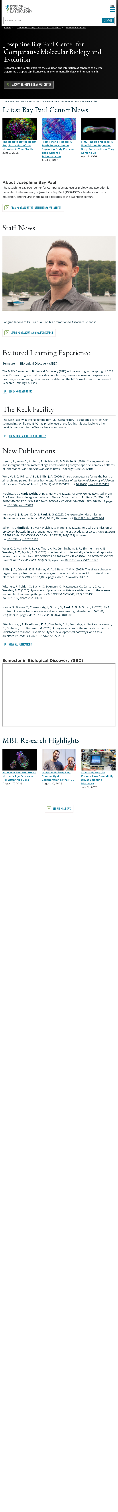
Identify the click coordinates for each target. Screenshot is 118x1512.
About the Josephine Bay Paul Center (31, 84)
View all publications (20, 644)
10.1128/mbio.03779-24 (89, 518)
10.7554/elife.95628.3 (50, 636)
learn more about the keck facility (27, 436)
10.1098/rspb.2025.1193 (22, 539)
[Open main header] (112, 9)
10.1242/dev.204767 (75, 577)
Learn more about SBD (20, 391)
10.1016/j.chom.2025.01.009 (25, 598)
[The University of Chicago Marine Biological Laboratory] (19, 8)
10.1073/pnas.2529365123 (92, 484)
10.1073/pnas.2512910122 (81, 560)
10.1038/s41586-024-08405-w (52, 615)
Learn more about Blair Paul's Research (32, 333)
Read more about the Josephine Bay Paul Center (36, 208)
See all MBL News (62, 808)
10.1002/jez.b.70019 (20, 505)
